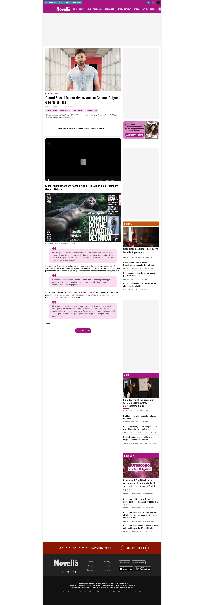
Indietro (84, 331)
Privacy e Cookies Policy (89, 592)
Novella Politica (140, 9)
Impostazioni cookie (114, 592)
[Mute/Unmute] (53, 180)
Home (75, 9)
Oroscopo (129, 455)
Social (88, 9)
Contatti (65, 592)
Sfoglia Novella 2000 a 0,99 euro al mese (63, 3)
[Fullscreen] (117, 180)
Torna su (138, 592)
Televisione (98, 9)
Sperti (55, 297)
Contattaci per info (135, 548)
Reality (54, 93)
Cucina (153, 9)
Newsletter (138, 562)
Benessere (109, 9)
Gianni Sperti (65, 110)
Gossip (107, 566)
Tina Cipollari (77, 110)
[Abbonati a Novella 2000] (141, 130)
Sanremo (90, 570)
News (81, 9)
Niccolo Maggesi (51, 107)
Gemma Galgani (51, 110)
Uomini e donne (91, 110)
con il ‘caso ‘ (84, 292)
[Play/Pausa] (49, 180)
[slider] (60, 180)
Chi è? (127, 375)
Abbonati (124, 562)
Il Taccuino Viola (123, 9)
